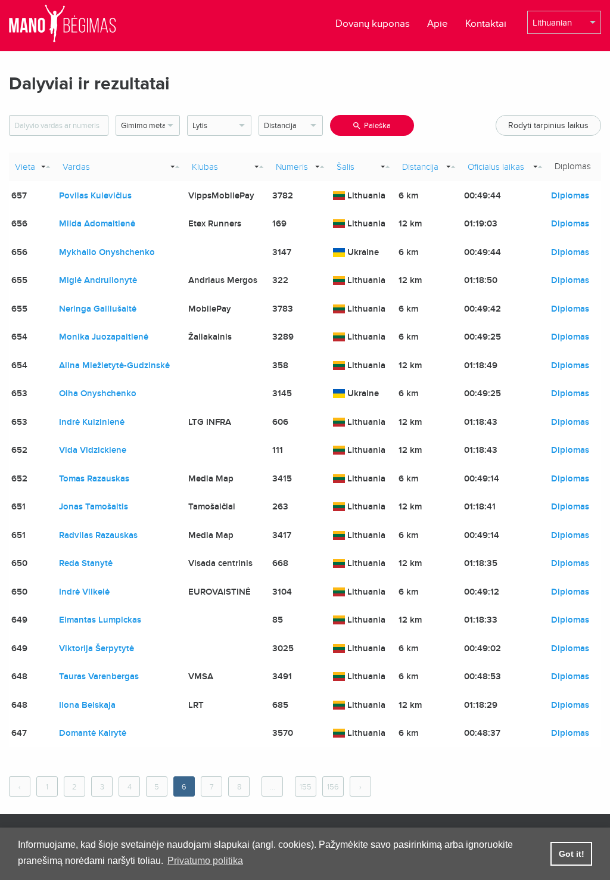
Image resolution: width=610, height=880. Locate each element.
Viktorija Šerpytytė (96, 648)
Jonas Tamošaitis (93, 506)
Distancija (420, 166)
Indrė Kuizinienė (92, 421)
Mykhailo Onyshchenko (107, 252)
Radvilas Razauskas (98, 535)
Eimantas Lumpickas (100, 619)
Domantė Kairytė (92, 732)
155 (306, 787)
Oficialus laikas (496, 166)
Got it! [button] (571, 854)
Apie (437, 23)
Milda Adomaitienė (97, 223)
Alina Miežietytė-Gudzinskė (114, 365)
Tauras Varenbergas (99, 676)
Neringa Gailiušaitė (97, 308)
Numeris (292, 166)
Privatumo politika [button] (205, 861)
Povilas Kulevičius (95, 195)
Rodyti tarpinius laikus (548, 125)
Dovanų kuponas (372, 23)
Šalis (345, 166)
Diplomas (570, 195)
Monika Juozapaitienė (103, 336)
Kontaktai (485, 23)
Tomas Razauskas (94, 478)
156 (333, 787)
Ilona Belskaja (87, 704)
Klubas (205, 166)
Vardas (76, 166)
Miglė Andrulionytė (98, 280)
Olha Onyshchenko (97, 393)
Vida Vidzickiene (92, 449)
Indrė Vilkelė (84, 591)
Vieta (25, 166)
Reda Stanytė (86, 563)
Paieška (377, 125)
